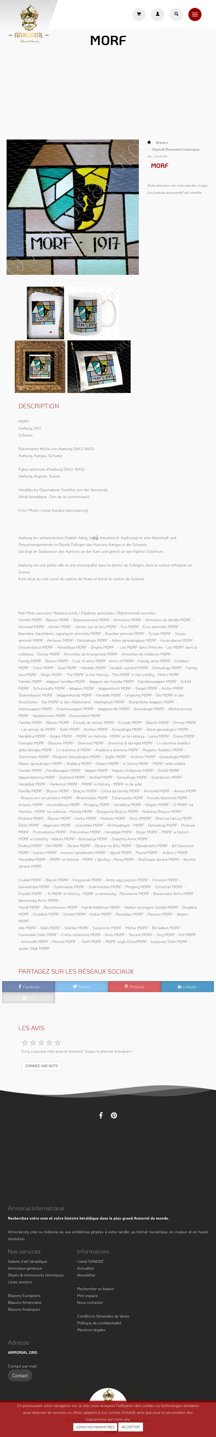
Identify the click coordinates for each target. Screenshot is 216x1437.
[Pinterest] (114, 1115)
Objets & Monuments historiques (175, 149)
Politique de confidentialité (99, 1322)
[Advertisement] (108, 95)
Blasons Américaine (25, 1302)
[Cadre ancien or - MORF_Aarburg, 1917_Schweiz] (40, 366)
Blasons (162, 142)
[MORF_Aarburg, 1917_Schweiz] (72, 207)
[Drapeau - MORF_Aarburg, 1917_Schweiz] (99, 366)
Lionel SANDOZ (90, 1261)
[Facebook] (101, 1115)
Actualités (85, 1268)
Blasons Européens (24, 1295)
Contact (20, 1375)
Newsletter (86, 1274)
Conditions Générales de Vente (103, 1316)
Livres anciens (20, 1281)
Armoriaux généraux (25, 1268)
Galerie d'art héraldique (27, 1261)
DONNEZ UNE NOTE (41, 1065)
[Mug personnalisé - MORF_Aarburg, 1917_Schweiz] (92, 312)
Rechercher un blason (95, 1288)
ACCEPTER (131, 1426)
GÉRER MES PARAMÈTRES (95, 1427)
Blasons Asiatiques (24, 1309)
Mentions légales (91, 1329)
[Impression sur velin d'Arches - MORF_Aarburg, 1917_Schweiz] (46, 312)
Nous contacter (90, 1302)
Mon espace (87, 1295)
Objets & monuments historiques (36, 1274)
